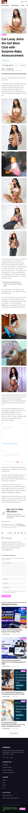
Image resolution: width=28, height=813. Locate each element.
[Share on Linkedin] (7, 65)
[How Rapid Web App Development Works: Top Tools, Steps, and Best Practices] (14, 710)
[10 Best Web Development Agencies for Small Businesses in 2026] (14, 648)
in (11, 757)
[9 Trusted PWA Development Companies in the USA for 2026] (14, 680)
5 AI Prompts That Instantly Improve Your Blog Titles (11, 631)
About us (5, 780)
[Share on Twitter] (5, 65)
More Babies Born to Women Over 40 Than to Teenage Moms (12, 284)
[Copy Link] (12, 65)
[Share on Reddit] (10, 65)
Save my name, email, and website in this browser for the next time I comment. (14, 591)
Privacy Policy (7, 808)
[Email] (21, 533)
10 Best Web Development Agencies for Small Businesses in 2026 (13, 662)
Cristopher (10, 69)
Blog (4, 34)
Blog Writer (5, 764)
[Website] (26, 538)
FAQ (4, 787)
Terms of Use (19, 524)
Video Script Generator (8, 772)
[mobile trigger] (25, 1)
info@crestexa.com (7, 795)
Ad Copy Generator (7, 770)
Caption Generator (7, 767)
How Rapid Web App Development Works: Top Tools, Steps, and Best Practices (13, 724)
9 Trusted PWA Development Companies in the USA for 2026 (13, 693)
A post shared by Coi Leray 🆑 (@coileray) (14, 461)
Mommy (3, 305)
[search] (18, 2)
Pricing (4, 785)
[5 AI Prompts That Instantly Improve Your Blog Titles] (14, 617)
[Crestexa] (4, 2)
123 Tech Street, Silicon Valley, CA (11, 798)
